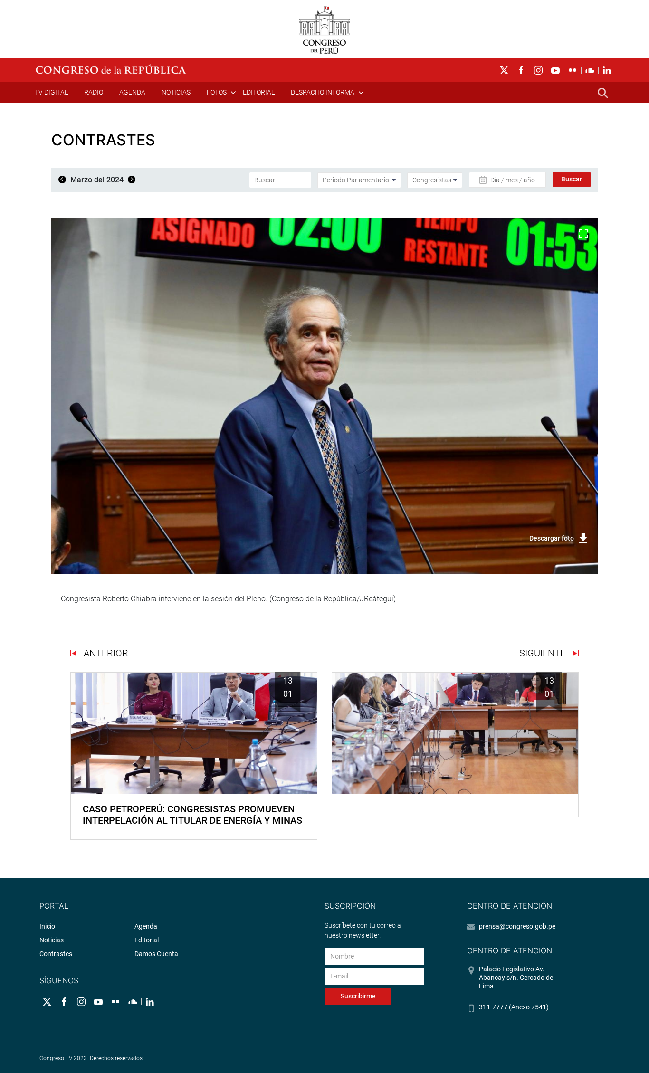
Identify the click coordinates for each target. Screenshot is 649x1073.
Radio (93, 92)
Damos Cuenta (156, 954)
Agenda (132, 92)
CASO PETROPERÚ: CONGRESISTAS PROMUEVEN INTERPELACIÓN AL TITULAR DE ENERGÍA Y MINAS (192, 814)
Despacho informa (322, 92)
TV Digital (51, 92)
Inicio (47, 926)
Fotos (217, 92)
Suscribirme (358, 996)
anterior (104, 653)
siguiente (543, 653)
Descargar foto (551, 538)
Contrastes (55, 954)
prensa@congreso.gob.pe (517, 926)
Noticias (176, 92)
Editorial (259, 92)
